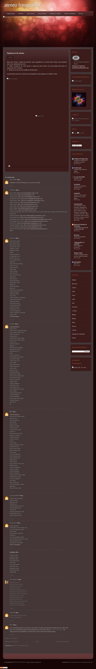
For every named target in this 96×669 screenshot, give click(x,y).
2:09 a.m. (12, 319)
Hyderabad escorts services (17, 603)
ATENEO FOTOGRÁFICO (22, 5)
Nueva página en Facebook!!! (78, 246)
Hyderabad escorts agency (17, 584)
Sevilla (74, 338)
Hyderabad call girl (15, 588)
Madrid (74, 314)
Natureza (20, 13)
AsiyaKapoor (14, 579)
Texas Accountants (82, 662)
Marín (73, 322)
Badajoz (74, 280)
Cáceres (74, 287)
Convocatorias (30, 13)
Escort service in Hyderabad (17, 605)
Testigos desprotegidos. (80, 236)
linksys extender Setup (56, 629)
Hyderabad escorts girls (16, 586)
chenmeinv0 (13, 523)
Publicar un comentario (11, 638)
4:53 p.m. (12, 620)
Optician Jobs (90, 662)
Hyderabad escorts (15, 582)
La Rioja (74, 311)
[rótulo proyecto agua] (79, 106)
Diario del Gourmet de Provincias (80, 225)
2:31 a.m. (12, 518)
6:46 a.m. (12, 547)
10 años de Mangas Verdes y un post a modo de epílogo (81, 255)
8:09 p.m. (12, 608)
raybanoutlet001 (15, 495)
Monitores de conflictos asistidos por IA (80, 186)
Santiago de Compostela (78, 334)
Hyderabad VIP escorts (16, 599)
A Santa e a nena (78, 178)
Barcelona (74, 284)
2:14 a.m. (12, 491)
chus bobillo (13, 179)
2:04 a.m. (12, 575)
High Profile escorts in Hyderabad (19, 601)
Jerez (73, 303)
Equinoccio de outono (15, 53)
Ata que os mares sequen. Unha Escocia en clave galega (80, 196)
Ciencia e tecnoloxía (69, 13)
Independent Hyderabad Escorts (18, 615)
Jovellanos (74, 307)
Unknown (12, 190)
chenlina (12, 324)
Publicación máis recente (11, 641)
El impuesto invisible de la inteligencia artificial (81, 161)
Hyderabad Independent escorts (18, 592)
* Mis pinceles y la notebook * (79, 243)
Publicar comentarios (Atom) (21, 645)
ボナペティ (77, 263)
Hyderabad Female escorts (17, 595)
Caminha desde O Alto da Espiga (80, 170)
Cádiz (73, 291)
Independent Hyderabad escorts (18, 590)
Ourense (74, 330)
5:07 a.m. (12, 233)
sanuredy (12, 612)
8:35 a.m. (12, 185)
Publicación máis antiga (62, 641)
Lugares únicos (11, 13)
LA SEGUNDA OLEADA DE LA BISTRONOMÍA (81, 228)
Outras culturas (42, 13)
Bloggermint (38, 662)
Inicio (37, 641)
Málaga (74, 318)
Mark (11, 625)
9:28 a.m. (12, 634)
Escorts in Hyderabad (15, 617)
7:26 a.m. (12, 407)
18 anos (81, 13)
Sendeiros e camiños (55, 13)
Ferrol (73, 295)
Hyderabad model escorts (16, 597)
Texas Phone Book (73, 662)
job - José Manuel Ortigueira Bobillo (81, 63)
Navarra (74, 326)
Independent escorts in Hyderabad (19, 593)
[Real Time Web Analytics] (4, 668)
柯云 (11, 411)
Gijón (73, 299)
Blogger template (30, 662)
